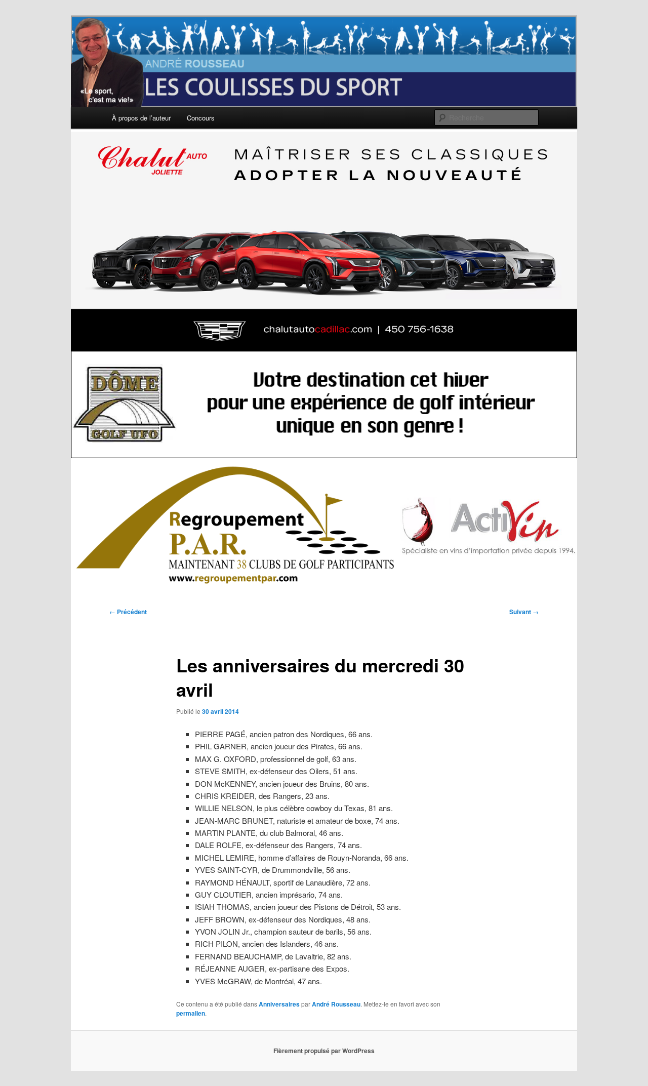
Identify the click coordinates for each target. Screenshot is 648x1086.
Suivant (524, 611)
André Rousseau (336, 1004)
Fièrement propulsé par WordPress (324, 1050)
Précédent (128, 611)
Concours (201, 118)
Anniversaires (279, 1004)
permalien (190, 1013)
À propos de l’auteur (141, 118)
